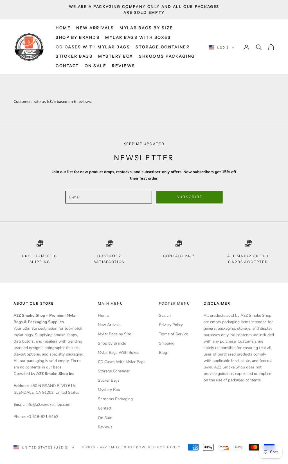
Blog (163, 352)
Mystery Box (115, 56)
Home (63, 27)
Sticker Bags (74, 56)
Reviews (123, 65)
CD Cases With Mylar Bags (93, 46)
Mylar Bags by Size (146, 27)
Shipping (166, 343)
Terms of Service (173, 334)
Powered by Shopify (158, 447)
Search (165, 315)
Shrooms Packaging (167, 56)
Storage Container (163, 46)
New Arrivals (95, 27)
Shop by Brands (78, 37)
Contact (67, 65)
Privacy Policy (171, 324)
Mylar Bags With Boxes (138, 37)
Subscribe (190, 197)
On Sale (96, 65)
